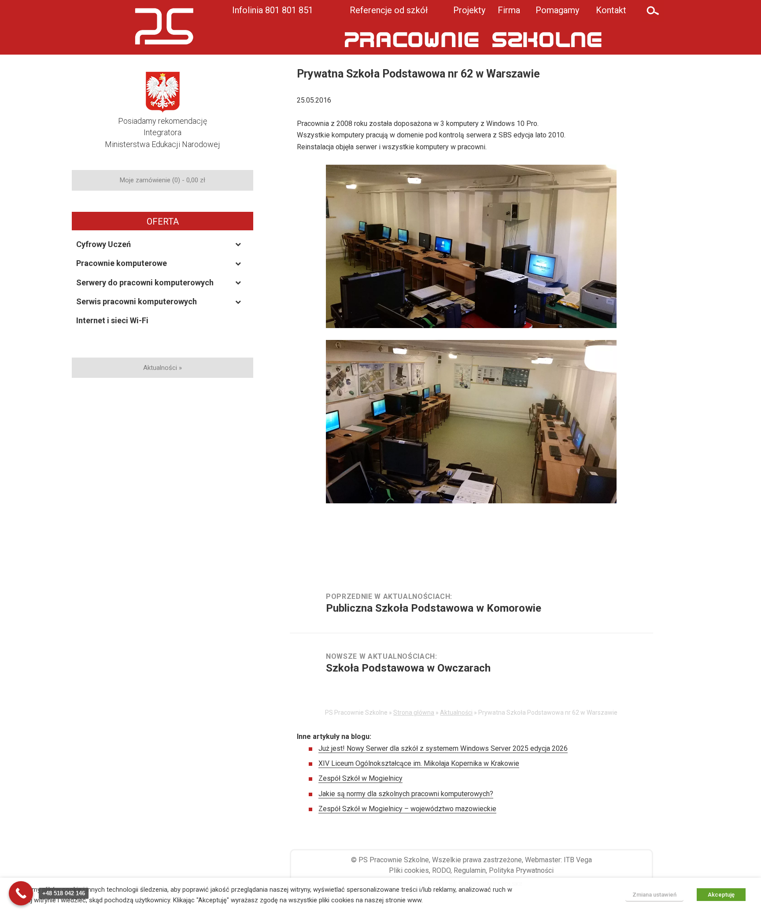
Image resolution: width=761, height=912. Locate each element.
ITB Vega (578, 860)
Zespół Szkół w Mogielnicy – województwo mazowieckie (407, 809)
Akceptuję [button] (721, 894)
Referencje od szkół (389, 10)
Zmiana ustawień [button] (654, 894)
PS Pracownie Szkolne (393, 860)
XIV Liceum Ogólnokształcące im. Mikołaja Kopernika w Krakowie (418, 763)
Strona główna (413, 712)
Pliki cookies (409, 870)
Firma (509, 10)
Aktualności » (162, 368)
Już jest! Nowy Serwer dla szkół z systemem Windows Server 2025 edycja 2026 (443, 748)
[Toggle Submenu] (238, 244)
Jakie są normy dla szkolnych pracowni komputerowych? (405, 794)
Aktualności (456, 712)
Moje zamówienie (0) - (162, 180)
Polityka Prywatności (521, 870)
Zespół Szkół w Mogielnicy (360, 778)
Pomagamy (557, 10)
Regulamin (470, 870)
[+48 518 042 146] (21, 893)
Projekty (469, 10)
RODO (441, 870)
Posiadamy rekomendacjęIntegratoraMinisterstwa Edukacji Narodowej (162, 132)
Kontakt (611, 10)
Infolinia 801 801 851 (272, 10)
